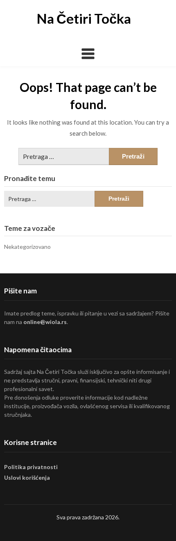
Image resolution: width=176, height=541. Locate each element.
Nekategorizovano (27, 246)
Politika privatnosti (31, 466)
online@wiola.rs (45, 321)
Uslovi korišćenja (27, 477)
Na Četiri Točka (84, 18)
